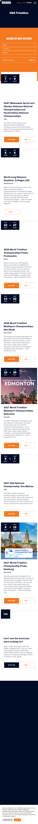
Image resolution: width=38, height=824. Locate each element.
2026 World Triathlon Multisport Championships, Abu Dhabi (18, 326)
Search (32, 60)
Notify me (11, 665)
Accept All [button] (17, 819)
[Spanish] (24, 3)
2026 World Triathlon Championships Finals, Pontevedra (16, 252)
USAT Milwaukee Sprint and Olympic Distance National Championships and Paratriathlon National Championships (19, 109)
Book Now (11, 139)
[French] (19, 3)
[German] (20, 3)
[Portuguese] (22, 3)
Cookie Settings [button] (7, 820)
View (25, 665)
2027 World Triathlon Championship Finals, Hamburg (15, 566)
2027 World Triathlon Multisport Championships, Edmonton (18, 410)
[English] (17, 3)
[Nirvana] (6, 3)
